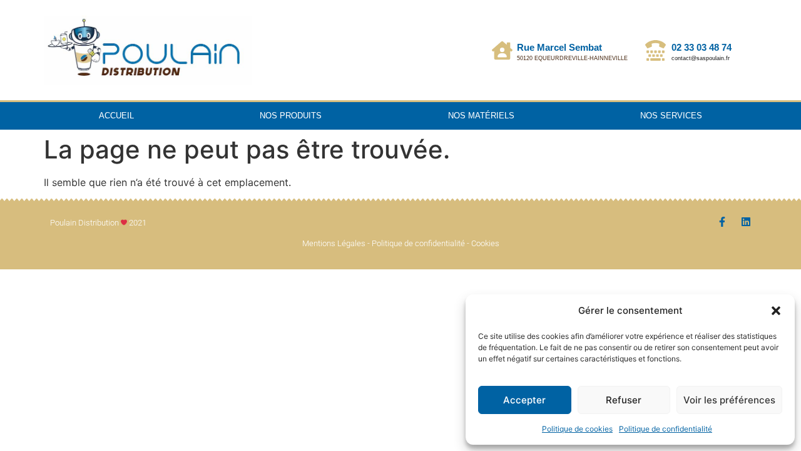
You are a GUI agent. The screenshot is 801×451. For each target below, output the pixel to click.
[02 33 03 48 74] (655, 50)
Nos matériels (481, 115)
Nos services (671, 115)
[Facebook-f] (722, 222)
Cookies (485, 243)
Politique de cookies (577, 428)
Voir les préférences (729, 400)
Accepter (524, 400)
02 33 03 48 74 (701, 47)
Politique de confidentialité (665, 428)
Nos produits (291, 115)
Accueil (116, 115)
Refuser (623, 400)
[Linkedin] (746, 222)
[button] (776, 310)
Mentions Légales (333, 243)
